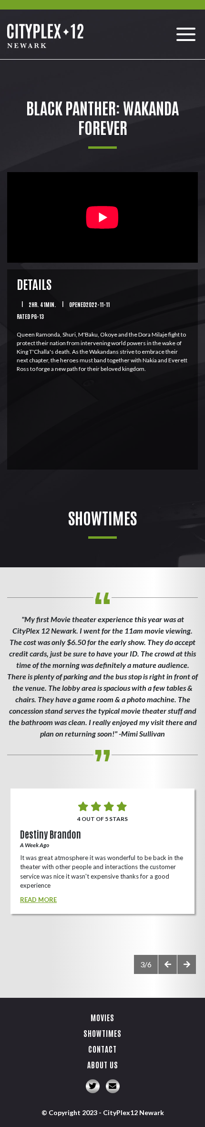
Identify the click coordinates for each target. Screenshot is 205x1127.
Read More (38, 899)
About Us (102, 1064)
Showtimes (102, 1033)
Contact (102, 1049)
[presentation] (167, 964)
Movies (102, 1017)
